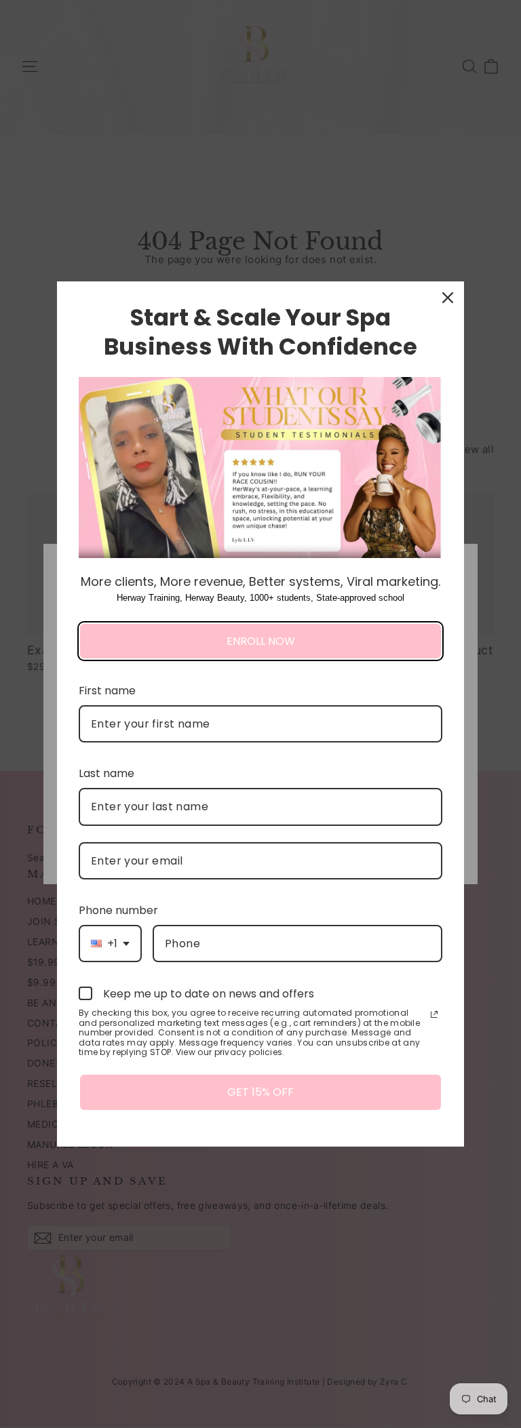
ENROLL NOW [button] (261, 641)
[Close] (447, 297)
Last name (106, 773)
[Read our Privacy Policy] (434, 1014)
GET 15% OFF (260, 1092)
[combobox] (110, 943)
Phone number (118, 910)
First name (107, 690)
